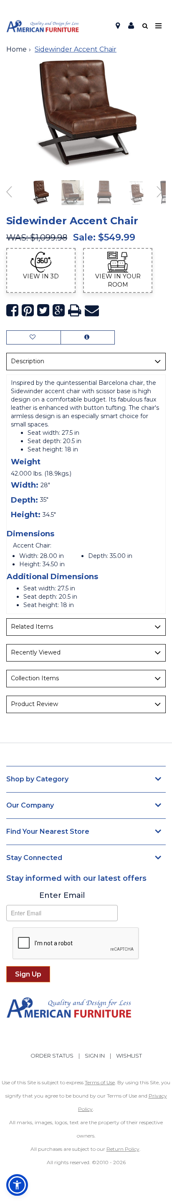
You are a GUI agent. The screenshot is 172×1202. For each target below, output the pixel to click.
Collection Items (35, 678)
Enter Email (62, 895)
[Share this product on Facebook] (12, 310)
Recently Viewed (36, 652)
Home (16, 49)
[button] (131, 26)
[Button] (159, 26)
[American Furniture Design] (42, 26)
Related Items (32, 626)
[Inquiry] (87, 337)
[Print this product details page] (74, 310)
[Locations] (117, 26)
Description (27, 361)
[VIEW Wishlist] (34, 337)
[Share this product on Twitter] (43, 310)
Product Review (34, 704)
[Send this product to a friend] (92, 310)
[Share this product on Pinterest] (28, 310)
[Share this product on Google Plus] (59, 310)
